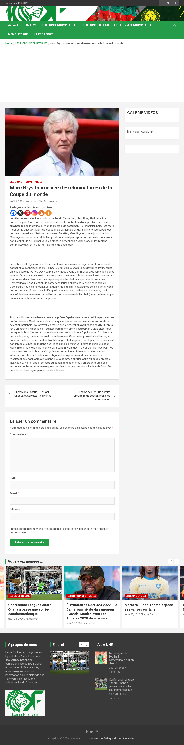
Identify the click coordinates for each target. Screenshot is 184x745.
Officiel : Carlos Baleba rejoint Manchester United (148, 607)
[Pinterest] (27, 213)
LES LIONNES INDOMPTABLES (133, 25)
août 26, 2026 (132, 614)
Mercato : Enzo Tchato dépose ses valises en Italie (90, 607)
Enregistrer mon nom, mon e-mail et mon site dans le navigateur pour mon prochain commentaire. (59, 530)
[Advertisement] (92, 72)
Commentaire (19, 434)
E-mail (14, 493)
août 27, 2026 (74, 614)
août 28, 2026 (16, 623)
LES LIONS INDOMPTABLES (59, 25)
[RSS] (41, 213)
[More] (48, 213)
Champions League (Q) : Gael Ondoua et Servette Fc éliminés (32, 393)
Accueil (13, 25)
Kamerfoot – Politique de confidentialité (111, 738)
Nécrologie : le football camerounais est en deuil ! (121, 658)
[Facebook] (13, 213)
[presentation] (170, 561)
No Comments (48, 201)
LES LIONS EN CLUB (96, 25)
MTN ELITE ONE (18, 34)
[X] (20, 213)
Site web (15, 509)
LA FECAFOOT (43, 34)
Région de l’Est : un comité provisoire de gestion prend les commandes (92, 395)
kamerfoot (32, 201)
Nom (14, 477)
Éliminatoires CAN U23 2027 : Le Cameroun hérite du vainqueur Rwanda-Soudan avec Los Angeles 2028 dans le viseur (33, 611)
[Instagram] (34, 213)
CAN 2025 (29, 25)
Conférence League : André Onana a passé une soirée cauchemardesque (121, 685)
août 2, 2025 (17, 201)
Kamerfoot (76, 738)
